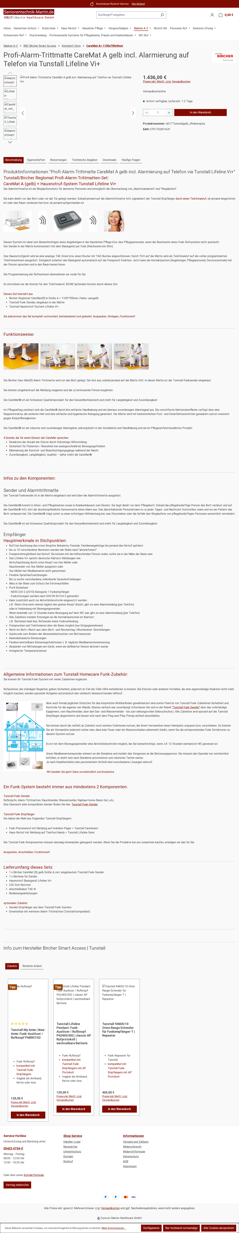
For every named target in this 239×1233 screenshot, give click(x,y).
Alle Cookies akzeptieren (218, 1228)
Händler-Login (71, 1141)
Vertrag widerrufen (17, 1185)
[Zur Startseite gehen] (28, 14)
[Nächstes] (133, 113)
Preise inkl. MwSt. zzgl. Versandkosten (166, 81)
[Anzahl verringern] (146, 112)
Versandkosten (110, 1208)
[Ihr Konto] (212, 14)
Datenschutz (131, 1156)
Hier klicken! (138, 3)
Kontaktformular (34, 1175)
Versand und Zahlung (135, 1141)
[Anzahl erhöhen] (169, 112)
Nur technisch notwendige (181, 1228)
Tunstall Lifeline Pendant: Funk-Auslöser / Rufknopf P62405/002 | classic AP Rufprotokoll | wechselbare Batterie (74, 1033)
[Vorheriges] (22, 113)
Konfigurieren (151, 1228)
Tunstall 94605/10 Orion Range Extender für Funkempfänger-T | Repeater (118, 1029)
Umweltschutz (72, 1151)
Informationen (133, 1136)
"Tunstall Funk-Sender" (186, 707)
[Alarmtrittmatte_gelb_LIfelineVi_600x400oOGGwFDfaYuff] (78, 113)
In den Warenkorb (200, 112)
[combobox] (127, 14)
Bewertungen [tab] (58, 160)
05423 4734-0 (13, 1148)
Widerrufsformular (134, 1151)
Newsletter (70, 1146)
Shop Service (72, 1136)
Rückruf (68, 1161)
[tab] (13, 160)
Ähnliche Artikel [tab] (32, 966)
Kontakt (68, 1156)
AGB (125, 1161)
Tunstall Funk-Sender (85, 804)
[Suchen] (162, 14)
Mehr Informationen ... (114, 1228)
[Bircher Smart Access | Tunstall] (224, 59)
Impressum (130, 1166)
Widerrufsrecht (132, 1146)
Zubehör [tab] (12, 966)
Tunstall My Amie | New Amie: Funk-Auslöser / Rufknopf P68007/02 (27, 1033)
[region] (69, 113)
